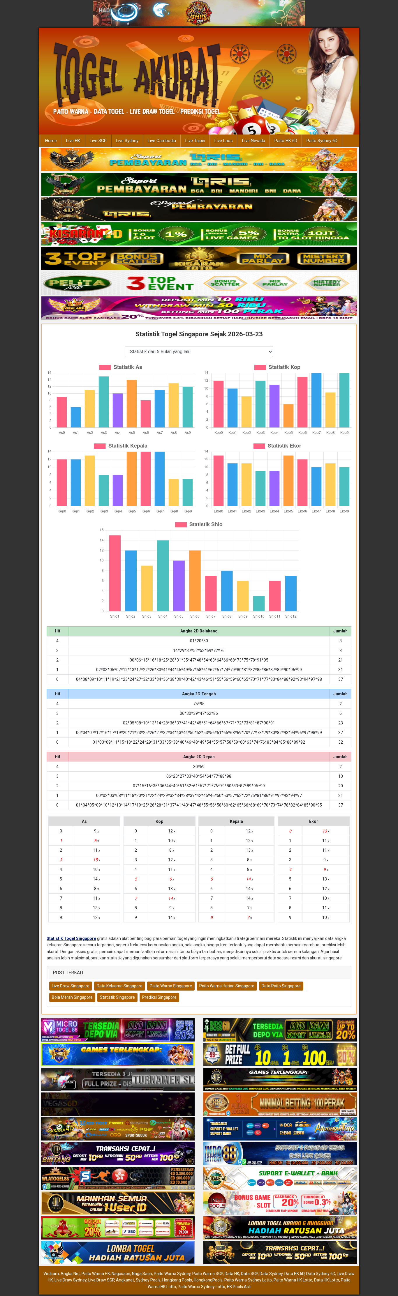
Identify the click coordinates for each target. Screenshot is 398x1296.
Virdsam (51, 1273)
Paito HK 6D (285, 140)
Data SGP (249, 1273)
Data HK (232, 1273)
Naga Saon (142, 1273)
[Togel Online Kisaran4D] (199, 234)
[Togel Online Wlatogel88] (118, 1178)
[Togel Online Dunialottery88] (280, 1104)
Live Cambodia (162, 140)
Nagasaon (121, 1273)
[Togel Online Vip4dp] (280, 1079)
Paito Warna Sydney (172, 1273)
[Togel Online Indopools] (280, 1203)
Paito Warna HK (96, 1273)
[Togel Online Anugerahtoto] (280, 1129)
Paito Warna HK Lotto (293, 1280)
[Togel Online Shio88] (280, 1228)
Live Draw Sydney (70, 1280)
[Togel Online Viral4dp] (199, 308)
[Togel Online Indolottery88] (280, 1154)
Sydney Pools (148, 1280)
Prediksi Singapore (159, 997)
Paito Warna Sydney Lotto (248, 1280)
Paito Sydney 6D (322, 140)
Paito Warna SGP (207, 1273)
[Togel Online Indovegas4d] (280, 1253)
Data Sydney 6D (320, 1273)
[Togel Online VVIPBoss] (199, 160)
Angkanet (125, 1280)
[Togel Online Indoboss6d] (280, 1030)
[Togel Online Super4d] (199, 209)
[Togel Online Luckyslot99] (280, 1055)
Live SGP (98, 140)
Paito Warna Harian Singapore (226, 986)
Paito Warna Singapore (171, 986)
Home (51, 140)
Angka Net (70, 1273)
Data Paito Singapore (281, 986)
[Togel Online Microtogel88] (118, 1030)
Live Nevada (253, 140)
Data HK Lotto (326, 1280)
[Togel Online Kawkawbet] (118, 1079)
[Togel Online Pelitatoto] (199, 283)
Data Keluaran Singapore (119, 986)
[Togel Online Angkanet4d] (280, 1178)
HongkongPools (208, 1280)
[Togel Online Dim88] (199, 184)
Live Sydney (127, 140)
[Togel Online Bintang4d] (118, 1154)
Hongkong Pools (177, 1280)
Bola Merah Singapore (72, 997)
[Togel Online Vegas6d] (118, 1104)
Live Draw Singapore (70, 986)
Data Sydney (271, 1273)
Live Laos (223, 140)
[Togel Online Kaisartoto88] (118, 1228)
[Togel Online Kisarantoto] (199, 259)
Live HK (73, 140)
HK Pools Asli (239, 1286)
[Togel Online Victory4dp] (118, 1055)
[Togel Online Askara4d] (118, 1129)
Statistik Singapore (117, 997)
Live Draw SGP (101, 1280)
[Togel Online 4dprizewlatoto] (118, 1203)
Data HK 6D (294, 1273)
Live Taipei (195, 140)
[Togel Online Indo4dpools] (118, 1253)
